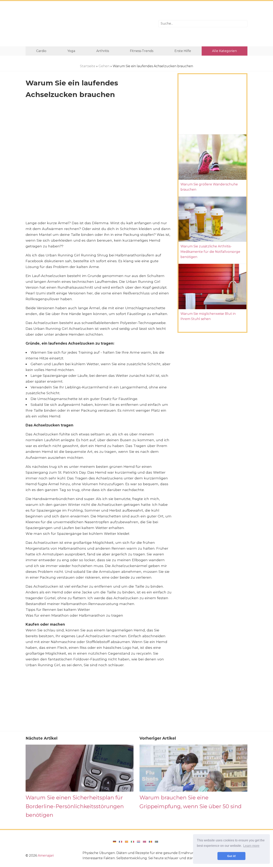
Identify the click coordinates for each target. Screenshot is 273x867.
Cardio (41, 51)
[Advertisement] (89, 23)
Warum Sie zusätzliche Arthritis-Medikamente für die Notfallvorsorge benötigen (210, 251)
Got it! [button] (231, 856)
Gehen (104, 66)
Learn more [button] (251, 845)
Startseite (87, 66)
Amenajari (46, 855)
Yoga (71, 51)
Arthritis (102, 51)
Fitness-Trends (141, 51)
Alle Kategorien (224, 51)
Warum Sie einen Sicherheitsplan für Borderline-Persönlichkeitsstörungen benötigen (75, 806)
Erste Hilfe (182, 51)
